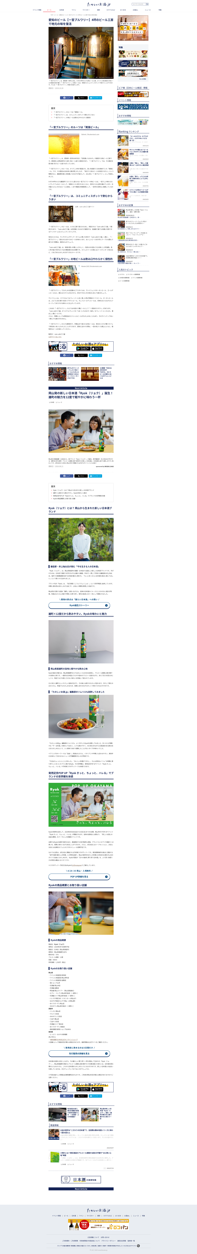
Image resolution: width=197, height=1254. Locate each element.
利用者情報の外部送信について (90, 1241)
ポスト (82, 97)
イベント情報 (37, 10)
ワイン (74, 10)
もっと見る (142, 79)
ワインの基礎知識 (137, 277)
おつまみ (123, 10)
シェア (68, 97)
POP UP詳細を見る (79, 877)
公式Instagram (77, 865)
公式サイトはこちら (55, 337)
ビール (49, 10)
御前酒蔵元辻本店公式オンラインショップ (64, 1039)
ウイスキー (86, 10)
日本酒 (61, 10)
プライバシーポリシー (108, 1241)
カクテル (122, 274)
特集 (160, 10)
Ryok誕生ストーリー (79, 605)
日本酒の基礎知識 (124, 277)
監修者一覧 (131, 1241)
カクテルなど (111, 10)
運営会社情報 (121, 1241)
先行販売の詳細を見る (79, 1054)
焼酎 (98, 10)
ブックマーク (97, 97)
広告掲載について (93, 1237)
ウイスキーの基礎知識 (134, 274)
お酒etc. (135, 10)
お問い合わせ (105, 1237)
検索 (147, 4)
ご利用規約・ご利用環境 (70, 1241)
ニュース (148, 10)
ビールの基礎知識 (124, 280)
